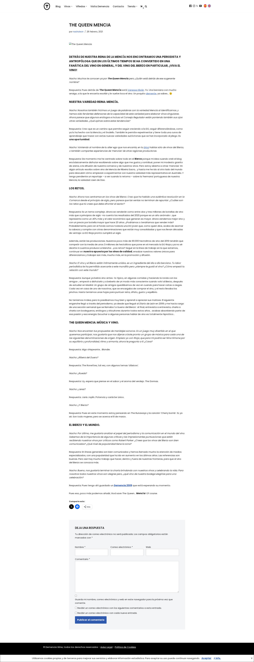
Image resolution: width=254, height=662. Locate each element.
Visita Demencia (99, 6)
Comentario (82, 559)
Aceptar (206, 658)
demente (151, 93)
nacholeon (78, 31)
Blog (58, 6)
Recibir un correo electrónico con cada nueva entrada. (107, 612)
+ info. (217, 658)
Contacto (118, 6)
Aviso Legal (106, 647)
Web (148, 547)
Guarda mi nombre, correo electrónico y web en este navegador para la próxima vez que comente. (124, 601)
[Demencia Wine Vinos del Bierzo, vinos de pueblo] (47, 6)
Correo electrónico (121, 547)
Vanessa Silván (136, 90)
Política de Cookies (125, 647)
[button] (71, 6)
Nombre (80, 547)
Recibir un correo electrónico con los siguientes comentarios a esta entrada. (119, 607)
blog (146, 147)
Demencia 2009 (123, 485)
